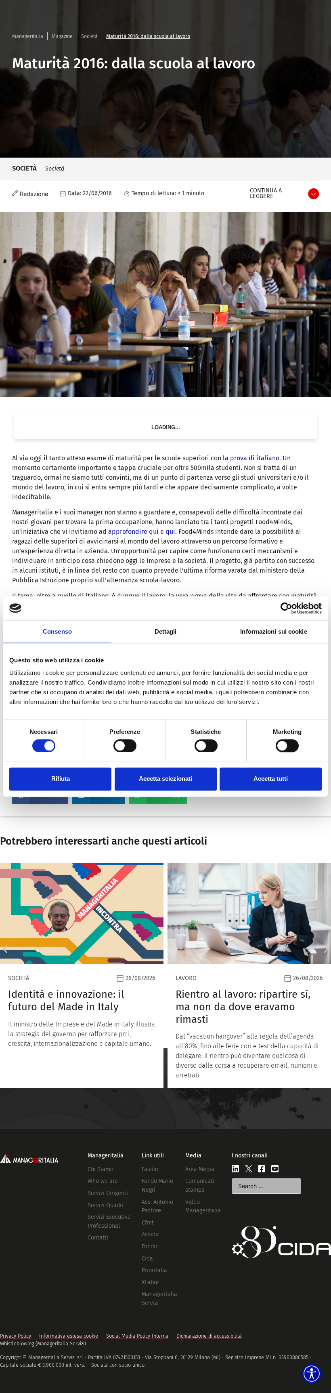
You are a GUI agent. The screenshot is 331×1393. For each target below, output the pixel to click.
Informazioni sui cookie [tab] (273, 631)
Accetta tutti (270, 779)
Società (89, 36)
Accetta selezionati (165, 779)
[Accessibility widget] (311, 1373)
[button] (5, 949)
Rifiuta (60, 779)
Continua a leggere (266, 193)
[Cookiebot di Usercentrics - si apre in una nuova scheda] (286, 608)
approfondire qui (133, 531)
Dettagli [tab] (166, 631)
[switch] (124, 745)
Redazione (34, 193)
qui (170, 531)
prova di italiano (254, 458)
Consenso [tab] (57, 631)
